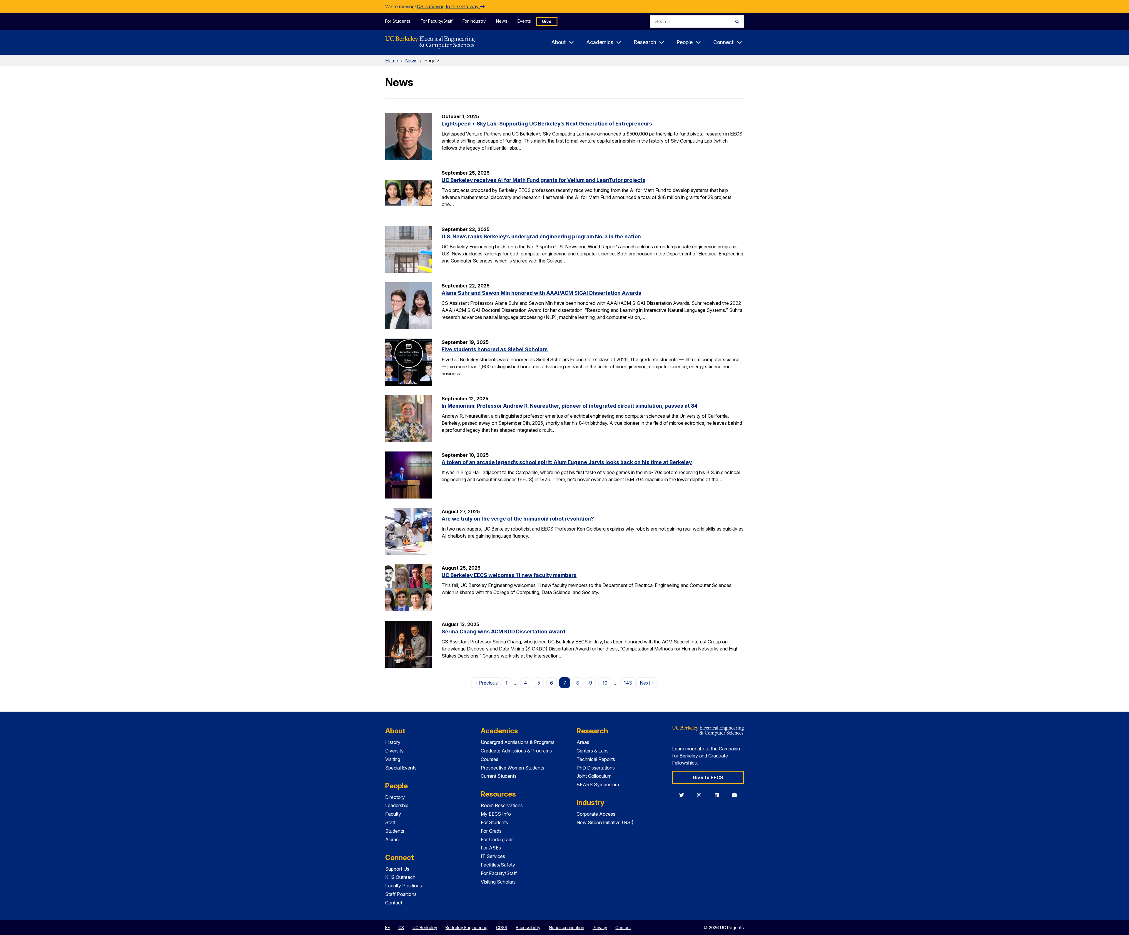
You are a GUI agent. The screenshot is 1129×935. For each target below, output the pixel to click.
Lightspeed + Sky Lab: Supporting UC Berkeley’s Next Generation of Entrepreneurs (547, 124)
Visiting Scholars (498, 882)
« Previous (488, 683)
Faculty (393, 814)
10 (604, 683)
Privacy (600, 927)
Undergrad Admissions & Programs (518, 742)
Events (524, 21)
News (501, 21)
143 (628, 683)
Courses (489, 759)
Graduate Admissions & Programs (516, 751)
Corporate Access (596, 814)
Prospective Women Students (512, 768)
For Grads (491, 831)
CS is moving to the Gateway (448, 6)
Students (394, 831)
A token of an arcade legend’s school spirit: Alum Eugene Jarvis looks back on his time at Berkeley (567, 462)
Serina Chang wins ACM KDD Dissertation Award (503, 631)
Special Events (401, 768)
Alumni (392, 839)
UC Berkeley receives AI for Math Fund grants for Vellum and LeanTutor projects (543, 180)
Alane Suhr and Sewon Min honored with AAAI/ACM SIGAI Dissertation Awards (541, 293)
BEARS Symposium (598, 784)
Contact (393, 903)
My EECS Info (496, 814)
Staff (390, 822)
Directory (395, 797)
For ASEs (491, 848)
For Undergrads (497, 839)
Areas (583, 742)
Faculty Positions (403, 886)
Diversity (394, 751)
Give (547, 21)
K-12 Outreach (400, 877)
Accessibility (528, 927)
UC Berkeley (424, 927)
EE (387, 927)
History (392, 742)
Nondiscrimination (566, 927)
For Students (397, 21)
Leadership (396, 805)
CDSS (501, 927)
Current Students (499, 776)
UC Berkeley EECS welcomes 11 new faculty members (509, 575)
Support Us (397, 869)
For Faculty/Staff (436, 21)
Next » (649, 683)
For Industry (474, 21)
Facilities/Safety (498, 865)
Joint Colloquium (594, 776)
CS (401, 927)
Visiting (392, 759)
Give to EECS (708, 777)
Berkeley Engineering (466, 927)
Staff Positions (401, 894)
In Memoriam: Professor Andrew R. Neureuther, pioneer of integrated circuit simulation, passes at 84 (570, 406)
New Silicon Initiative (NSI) (605, 822)
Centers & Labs (593, 751)
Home (391, 60)
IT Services (493, 856)
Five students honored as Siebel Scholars (495, 349)
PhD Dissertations (596, 768)
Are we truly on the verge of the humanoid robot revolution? (518, 519)
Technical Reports (596, 759)
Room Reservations (502, 805)
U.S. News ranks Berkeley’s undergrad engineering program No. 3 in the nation (541, 236)
